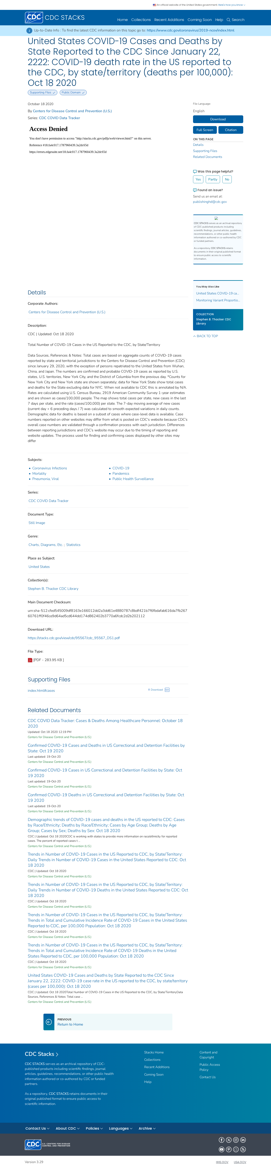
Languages (119, 1128)
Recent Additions (169, 19)
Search (238, 19)
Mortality (39, 473)
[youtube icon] (221, 1149)
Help (219, 19)
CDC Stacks (39, 1054)
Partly (212, 179)
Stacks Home (154, 1052)
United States (39, 566)
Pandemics (120, 473)
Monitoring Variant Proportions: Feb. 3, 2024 (218, 300)
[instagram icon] (236, 1140)
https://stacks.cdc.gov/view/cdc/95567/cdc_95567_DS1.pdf (74, 638)
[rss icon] (243, 1149)
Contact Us (208, 1077)
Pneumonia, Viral (45, 478)
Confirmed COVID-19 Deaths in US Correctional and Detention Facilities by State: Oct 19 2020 (106, 797)
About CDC (66, 1128)
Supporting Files (205, 151)
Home (122, 19)
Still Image (37, 522)
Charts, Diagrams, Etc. (46, 544)
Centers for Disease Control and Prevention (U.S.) (72, 111)
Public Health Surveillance (133, 478)
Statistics (73, 544)
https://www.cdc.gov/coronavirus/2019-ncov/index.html (190, 30)
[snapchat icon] (236, 1149)
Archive (145, 1128)
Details (198, 144)
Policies (92, 1128)
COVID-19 (120, 468)
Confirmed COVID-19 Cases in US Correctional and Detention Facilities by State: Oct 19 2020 (105, 772)
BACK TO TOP (207, 336)
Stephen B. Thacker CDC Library (53, 588)
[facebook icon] (221, 1140)
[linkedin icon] (243, 1140)
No (227, 179)
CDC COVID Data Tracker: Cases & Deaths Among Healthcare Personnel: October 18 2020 (105, 723)
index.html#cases (41, 690)
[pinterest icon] (229, 1149)
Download (157, 690)
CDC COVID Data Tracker (59, 118)
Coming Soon (200, 19)
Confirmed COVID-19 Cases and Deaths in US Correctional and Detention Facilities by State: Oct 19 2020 (106, 748)
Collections (141, 19)
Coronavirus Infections (49, 468)
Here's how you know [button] (230, 5)
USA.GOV (240, 1162)
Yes (198, 179)
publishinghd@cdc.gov (210, 201)
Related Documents (207, 157)
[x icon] (229, 1140)
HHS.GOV (222, 1162)
